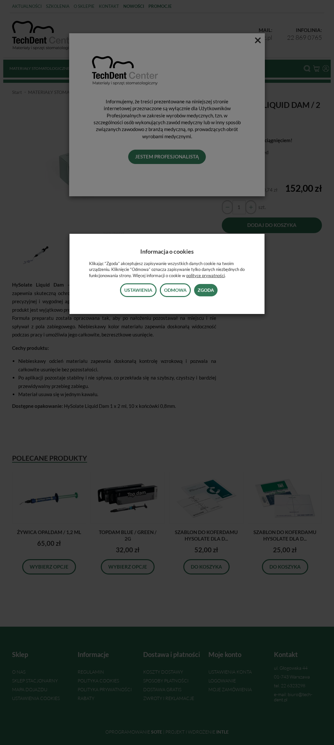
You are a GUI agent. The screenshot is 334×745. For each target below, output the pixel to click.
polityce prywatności (205, 275)
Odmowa (175, 290)
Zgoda (206, 290)
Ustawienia (138, 290)
